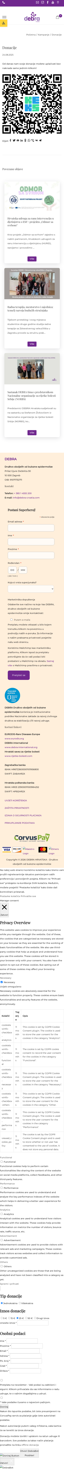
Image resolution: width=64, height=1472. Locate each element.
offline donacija (30, 1445)
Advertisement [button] (8, 1236)
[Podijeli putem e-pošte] (18, 141)
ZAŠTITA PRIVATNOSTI (17, 808)
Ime (11, 536)
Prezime (13, 549)
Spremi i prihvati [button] (9, 1283)
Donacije (9, 47)
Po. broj (5, 1360)
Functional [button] (6, 1157)
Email (4, 1351)
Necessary (9, 982)
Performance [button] (7, 1183)
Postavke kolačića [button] (10, 896)
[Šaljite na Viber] (33, 141)
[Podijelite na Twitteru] (14, 141)
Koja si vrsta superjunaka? (22, 582)
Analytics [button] (5, 1209)
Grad (3, 1365)
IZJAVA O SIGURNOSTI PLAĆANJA (23, 815)
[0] (57, 17)
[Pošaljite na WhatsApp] (29, 141)
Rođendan (14, 563)
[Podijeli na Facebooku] (10, 141)
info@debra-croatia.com (26, 497)
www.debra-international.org (21, 747)
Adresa (4, 1356)
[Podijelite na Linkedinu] (21, 141)
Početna (31, 34)
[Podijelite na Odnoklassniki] (25, 141)
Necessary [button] (5, 978)
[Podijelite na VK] (36, 141)
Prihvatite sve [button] (28, 896)
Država (4, 1370)
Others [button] (4, 1262)
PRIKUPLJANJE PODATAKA (20, 823)
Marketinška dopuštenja (21, 599)
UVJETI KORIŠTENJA (16, 800)
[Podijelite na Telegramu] (40, 141)
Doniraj (4, 1406)
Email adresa (16, 522)
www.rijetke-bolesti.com (18, 756)
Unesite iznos (8, 1323)
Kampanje (43, 34)
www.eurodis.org (14, 738)
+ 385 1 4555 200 (23, 493)
